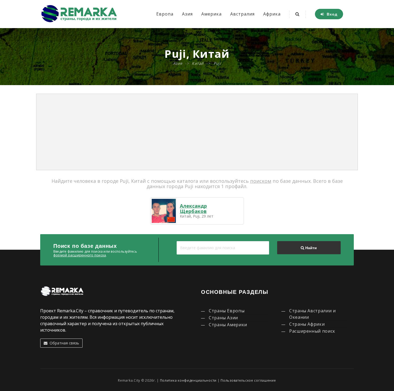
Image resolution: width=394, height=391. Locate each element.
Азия (187, 14)
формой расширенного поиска (79, 255)
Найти (310, 248)
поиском (260, 181)
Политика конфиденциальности (188, 380)
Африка (272, 14)
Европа (164, 14)
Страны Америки (228, 325)
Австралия (242, 14)
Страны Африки (307, 324)
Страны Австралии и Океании (312, 314)
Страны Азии (223, 318)
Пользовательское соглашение (248, 380)
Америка (211, 14)
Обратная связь (63, 343)
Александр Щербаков (193, 208)
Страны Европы (226, 311)
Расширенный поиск (312, 331)
